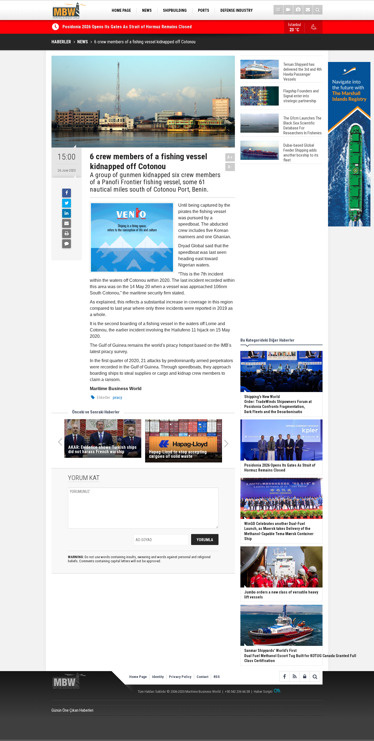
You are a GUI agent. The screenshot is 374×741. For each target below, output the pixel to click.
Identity (158, 677)
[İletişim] (308, 10)
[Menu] (278, 10)
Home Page (138, 677)
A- (230, 166)
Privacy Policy (180, 677)
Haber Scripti (263, 691)
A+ (230, 157)
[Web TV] (288, 10)
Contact (202, 677)
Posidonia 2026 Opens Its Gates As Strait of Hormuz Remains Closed (127, 26)
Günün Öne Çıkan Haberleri (72, 710)
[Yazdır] (66, 233)
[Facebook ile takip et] (284, 676)
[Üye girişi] (305, 676)
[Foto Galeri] (298, 10)
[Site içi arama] (318, 10)
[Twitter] (66, 203)
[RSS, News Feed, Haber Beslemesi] (294, 676)
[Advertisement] (281, 251)
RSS (217, 677)
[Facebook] (66, 193)
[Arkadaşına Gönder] (66, 223)
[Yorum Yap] (66, 243)
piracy (117, 397)
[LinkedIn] (66, 213)
